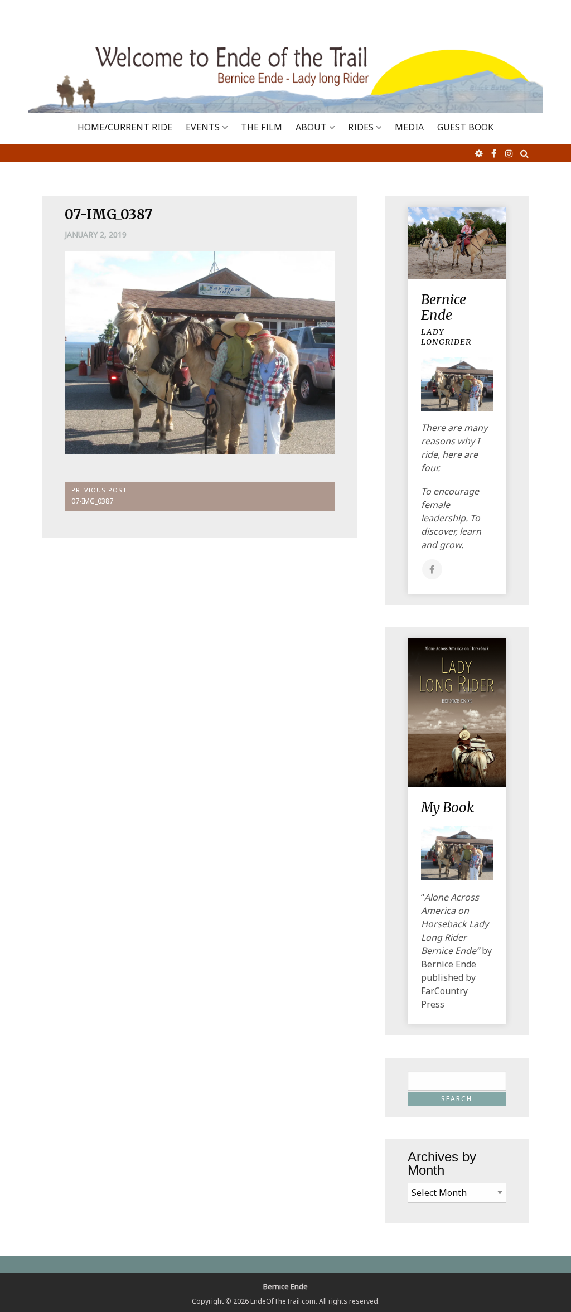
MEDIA (409, 127)
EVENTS (203, 127)
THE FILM (261, 127)
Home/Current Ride (125, 127)
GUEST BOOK (465, 127)
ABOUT (311, 127)
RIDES (361, 127)
